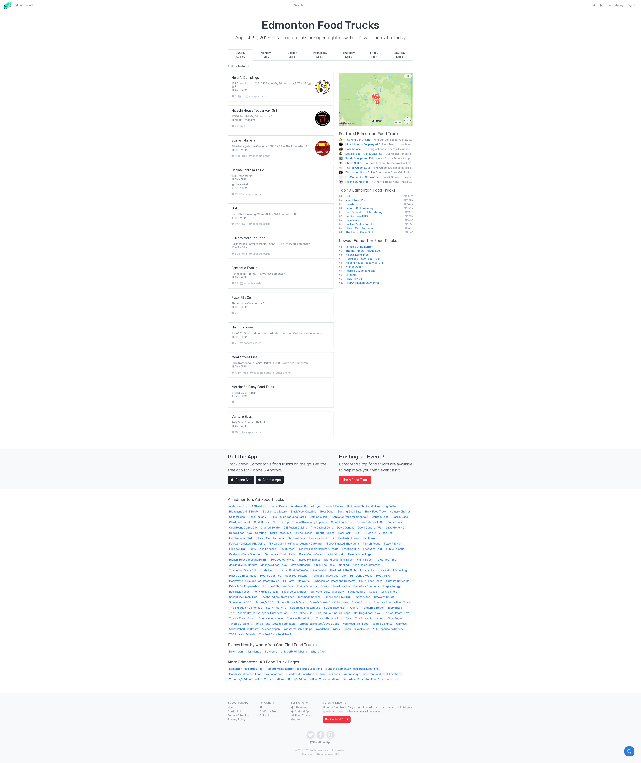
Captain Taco (380, 517)
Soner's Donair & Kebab (291, 602)
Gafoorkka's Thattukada (280, 554)
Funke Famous (395, 549)
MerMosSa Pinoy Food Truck (363, 258)
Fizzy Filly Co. (354, 278)
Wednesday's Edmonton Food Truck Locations (372, 674)
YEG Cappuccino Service (388, 629)
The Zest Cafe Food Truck (275, 634)
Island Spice (364, 559)
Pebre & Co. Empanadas (360, 270)
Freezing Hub (350, 549)
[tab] (240, 55)
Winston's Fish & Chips (298, 629)
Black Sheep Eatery (275, 511)
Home (231, 707)
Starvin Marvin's (276, 607)
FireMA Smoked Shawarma (362, 177)
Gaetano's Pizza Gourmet (245, 554)
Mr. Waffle (304, 581)
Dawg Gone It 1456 (369, 527)
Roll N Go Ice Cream (266, 591)
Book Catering (615, 5)
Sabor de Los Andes (294, 591)
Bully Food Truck (375, 511)
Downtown (236, 651)
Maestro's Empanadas (242, 575)
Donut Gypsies (325, 533)
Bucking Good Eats (349, 511)
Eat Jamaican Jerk (241, 538)
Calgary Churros (400, 511)
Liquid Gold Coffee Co (294, 570)
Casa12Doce (353, 149)
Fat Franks (370, 538)
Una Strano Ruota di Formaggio (275, 623)
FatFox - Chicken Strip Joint (247, 543)
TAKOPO (353, 607)
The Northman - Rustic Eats (363, 250)
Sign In (632, 5)
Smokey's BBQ (264, 602)
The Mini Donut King (358, 139)
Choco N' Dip (353, 163)
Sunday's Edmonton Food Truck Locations (352, 668)
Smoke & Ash (362, 597)
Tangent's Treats (373, 607)
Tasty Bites (395, 607)
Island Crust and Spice (338, 559)
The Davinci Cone (322, 527)
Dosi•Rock (344, 533)
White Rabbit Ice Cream (243, 629)
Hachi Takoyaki (335, 554)
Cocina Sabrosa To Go (370, 522)
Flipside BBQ (237, 549)
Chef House (261, 522)
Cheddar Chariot (239, 522)
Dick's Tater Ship (280, 533)
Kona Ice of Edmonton (359, 246)
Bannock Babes (333, 506)
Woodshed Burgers (328, 629)
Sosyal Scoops (361, 602)
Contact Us (235, 711)
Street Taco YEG (334, 607)
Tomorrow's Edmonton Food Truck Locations (294, 668)
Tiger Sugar (394, 618)
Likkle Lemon (268, 570)
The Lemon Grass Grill (359, 172)
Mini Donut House (361, 575)
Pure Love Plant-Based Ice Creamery (356, 586)
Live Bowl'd (319, 570)
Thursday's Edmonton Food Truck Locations (256, 679)
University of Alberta (294, 651)
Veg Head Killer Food (355, 623)
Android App (271, 480)
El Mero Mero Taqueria (359, 228)
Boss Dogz (327, 511)
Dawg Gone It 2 (395, 527)
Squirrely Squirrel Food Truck (392, 602)
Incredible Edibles (309, 559)
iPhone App (243, 480)
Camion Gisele (319, 517)
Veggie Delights (382, 623)
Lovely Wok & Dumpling (392, 570)
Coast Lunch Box (342, 522)
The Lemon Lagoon (271, 618)
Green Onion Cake (310, 554)
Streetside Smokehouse (305, 607)
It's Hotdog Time (386, 559)
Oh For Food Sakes (370, 581)
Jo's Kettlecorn (300, 565)
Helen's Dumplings (356, 181)
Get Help (265, 715)
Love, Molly (367, 570)
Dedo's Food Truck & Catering (363, 153)
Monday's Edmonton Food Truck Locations (255, 674)
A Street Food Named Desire (269, 506)
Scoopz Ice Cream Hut (243, 597)
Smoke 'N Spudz (384, 597)
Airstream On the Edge (305, 506)
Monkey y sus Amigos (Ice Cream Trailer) (254, 581)
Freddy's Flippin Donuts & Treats (318, 549)
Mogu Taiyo (383, 575)
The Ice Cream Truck (242, 618)
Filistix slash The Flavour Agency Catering (295, 543)
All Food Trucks (300, 715)
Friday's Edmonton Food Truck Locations (313, 679)
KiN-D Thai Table (324, 565)
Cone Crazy (394, 522)
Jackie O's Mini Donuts (360, 224)
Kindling (351, 274)
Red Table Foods (239, 591)
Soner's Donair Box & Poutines (329, 602)
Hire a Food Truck (355, 480)
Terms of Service (238, 715)
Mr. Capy (288, 581)
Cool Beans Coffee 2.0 (243, 527)
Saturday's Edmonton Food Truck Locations (370, 679)
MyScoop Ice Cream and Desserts (334, 581)
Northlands (254, 651)
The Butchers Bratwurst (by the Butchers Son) (258, 613)
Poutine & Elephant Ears (278, 586)
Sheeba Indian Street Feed (277, 597)
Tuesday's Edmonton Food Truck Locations (313, 674)
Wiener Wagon (354, 266)
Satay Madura (356, 591)
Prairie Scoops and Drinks (361, 158)
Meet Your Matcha (296, 575)
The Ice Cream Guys (357, 167)
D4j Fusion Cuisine (295, 527)
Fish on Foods (371, 543)
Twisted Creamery (240, 623)
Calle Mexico (353, 220)
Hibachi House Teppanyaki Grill (364, 144)
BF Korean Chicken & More (363, 506)
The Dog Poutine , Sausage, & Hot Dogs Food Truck (348, 613)
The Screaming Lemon (369, 618)
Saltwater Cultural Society (327, 591)
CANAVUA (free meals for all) (350, 517)
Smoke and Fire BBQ (337, 597)
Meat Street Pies (356, 200)
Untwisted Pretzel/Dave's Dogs (319, 623)
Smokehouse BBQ (357, 216)
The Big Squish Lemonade (245, 607)
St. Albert (271, 651)
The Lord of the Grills (343, 570)
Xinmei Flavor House (356, 629)
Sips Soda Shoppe (309, 597)
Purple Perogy (391, 586)
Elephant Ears (296, 538)
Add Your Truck (269, 711)
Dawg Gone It (345, 527)
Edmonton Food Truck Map (245, 668)
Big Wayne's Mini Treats (244, 511)
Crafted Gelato (270, 527)
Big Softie (390, 506)
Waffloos (401, 623)
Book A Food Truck (336, 719)
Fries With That (372, 549)
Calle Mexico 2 (258, 517)
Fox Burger (287, 549)
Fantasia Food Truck (321, 538)
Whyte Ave (318, 651)
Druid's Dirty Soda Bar (378, 533)
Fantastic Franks (348, 538)
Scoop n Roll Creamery (360, 208)
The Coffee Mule (302, 613)
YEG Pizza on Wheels (242, 634)
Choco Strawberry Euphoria (310, 522)
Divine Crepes (303, 533)
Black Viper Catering (303, 511)
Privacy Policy (236, 719)
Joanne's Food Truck (274, 565)
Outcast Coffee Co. (398, 581)
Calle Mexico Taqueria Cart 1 (288, 517)
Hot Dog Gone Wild (282, 559)
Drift (349, 196)
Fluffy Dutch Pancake (262, 549)
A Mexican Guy (238, 506)
